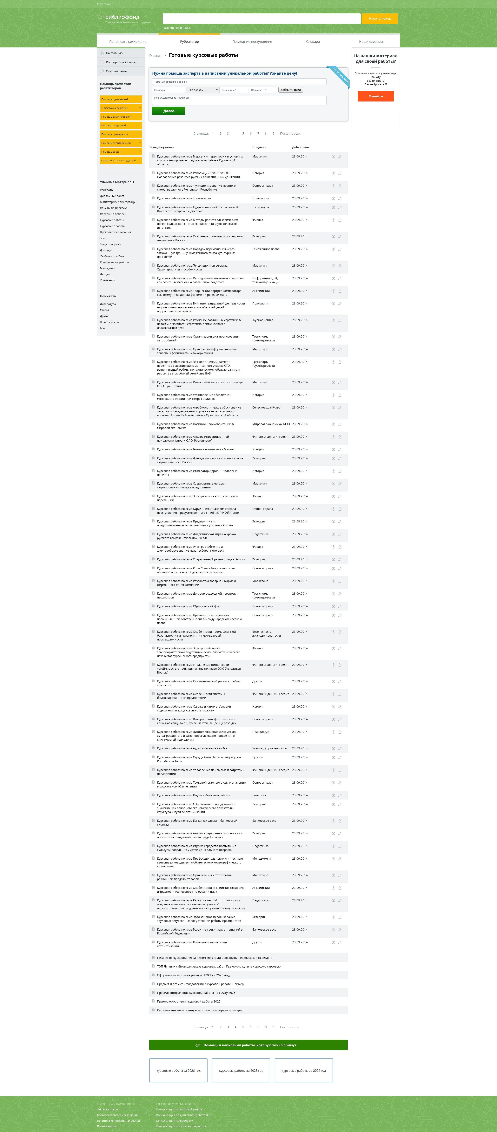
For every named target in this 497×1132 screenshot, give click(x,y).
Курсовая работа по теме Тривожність (184, 198)
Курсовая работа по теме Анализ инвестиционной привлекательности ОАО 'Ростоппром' (193, 438)
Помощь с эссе (110, 151)
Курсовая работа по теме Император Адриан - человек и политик (197, 473)
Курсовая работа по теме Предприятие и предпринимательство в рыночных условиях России (195, 523)
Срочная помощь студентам (118, 160)
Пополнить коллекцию (127, 41)
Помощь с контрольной (116, 143)
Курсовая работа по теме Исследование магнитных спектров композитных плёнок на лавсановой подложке (200, 280)
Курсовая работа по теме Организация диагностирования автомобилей (198, 338)
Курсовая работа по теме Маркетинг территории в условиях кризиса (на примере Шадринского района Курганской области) (200, 160)
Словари (313, 41)
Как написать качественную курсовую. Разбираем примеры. (200, 1010)
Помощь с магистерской (116, 116)
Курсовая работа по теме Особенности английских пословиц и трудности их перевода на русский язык (200, 889)
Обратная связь (107, 1109)
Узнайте (376, 96)
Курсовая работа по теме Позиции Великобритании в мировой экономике (195, 426)
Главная (155, 55)
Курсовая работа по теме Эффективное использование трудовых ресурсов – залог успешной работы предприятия (199, 919)
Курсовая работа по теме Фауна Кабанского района (193, 795)
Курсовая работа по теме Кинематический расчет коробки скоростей (198, 683)
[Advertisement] (121, 399)
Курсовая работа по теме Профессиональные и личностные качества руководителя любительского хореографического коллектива (200, 862)
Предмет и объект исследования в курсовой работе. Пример (200, 984)
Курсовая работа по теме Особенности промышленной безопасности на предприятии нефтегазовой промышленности (196, 635)
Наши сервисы (371, 41)
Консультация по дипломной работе (180, 1115)
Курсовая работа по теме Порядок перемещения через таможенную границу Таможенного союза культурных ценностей (196, 253)
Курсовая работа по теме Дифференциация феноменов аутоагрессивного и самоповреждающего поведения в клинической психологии (196, 735)
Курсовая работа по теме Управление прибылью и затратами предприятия (200, 772)
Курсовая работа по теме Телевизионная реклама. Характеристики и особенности (192, 267)
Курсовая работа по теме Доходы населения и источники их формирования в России (200, 460)
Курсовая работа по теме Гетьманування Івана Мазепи (196, 449)
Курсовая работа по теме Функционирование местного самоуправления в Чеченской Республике (196, 187)
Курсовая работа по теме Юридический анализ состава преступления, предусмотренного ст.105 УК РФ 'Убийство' (198, 510)
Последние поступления (252, 41)
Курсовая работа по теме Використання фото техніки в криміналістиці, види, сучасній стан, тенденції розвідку (196, 721)
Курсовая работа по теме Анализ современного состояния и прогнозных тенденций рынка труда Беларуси (200, 835)
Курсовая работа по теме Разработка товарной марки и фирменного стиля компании (196, 583)
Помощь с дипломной (114, 99)
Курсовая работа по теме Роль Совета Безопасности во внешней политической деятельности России (196, 570)
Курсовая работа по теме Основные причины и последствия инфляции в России (200, 238)
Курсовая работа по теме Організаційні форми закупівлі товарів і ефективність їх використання (197, 351)
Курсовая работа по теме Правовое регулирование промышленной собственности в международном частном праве (199, 619)
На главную (114, 53)
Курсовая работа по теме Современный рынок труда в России (201, 559)
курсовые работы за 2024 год (304, 1070)
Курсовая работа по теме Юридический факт (189, 606)
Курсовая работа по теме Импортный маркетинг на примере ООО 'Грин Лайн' (200, 384)
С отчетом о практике (114, 108)
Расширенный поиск (176, 28)
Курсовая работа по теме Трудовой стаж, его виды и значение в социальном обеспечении (201, 784)
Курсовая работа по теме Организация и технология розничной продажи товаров (194, 877)
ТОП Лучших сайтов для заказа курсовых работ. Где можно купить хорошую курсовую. (219, 966)
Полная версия (107, 1126)
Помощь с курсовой (113, 125)
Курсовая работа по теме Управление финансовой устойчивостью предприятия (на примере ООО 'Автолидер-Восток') (199, 668)
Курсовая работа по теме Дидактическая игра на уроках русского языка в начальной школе (196, 536)
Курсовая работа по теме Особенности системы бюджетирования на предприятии (191, 696)
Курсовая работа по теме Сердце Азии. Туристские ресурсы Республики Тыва (199, 759)
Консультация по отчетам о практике (181, 1126)
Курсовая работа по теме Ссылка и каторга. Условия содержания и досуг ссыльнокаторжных (194, 708)
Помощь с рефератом (114, 134)
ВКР (208, 1115)
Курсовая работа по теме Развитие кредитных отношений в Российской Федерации (200, 931)
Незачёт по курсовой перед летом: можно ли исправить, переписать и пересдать (215, 958)
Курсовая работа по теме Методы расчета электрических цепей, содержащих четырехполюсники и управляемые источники (197, 223)
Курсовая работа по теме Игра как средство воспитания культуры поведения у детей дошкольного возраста (196, 848)
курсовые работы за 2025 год (241, 1070)
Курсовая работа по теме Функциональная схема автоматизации (192, 944)
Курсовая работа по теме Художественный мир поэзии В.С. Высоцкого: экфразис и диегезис (199, 209)
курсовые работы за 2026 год (178, 1070)
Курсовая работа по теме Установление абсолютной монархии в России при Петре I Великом (194, 397)
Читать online (339, 156)
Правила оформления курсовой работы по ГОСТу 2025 (196, 993)
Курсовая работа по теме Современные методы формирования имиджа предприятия (191, 485)
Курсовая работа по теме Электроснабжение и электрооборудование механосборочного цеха (190, 548)
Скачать (333, 156)
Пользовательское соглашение (117, 1115)
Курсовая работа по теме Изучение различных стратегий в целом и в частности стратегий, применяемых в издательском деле (199, 324)
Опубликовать (116, 71)
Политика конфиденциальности (118, 1120)
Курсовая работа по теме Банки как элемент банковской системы (197, 822)
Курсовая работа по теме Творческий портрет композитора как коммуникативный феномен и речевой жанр (199, 293)
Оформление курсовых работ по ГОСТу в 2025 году (193, 975)
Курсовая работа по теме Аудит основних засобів (192, 748)
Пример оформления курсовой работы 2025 (189, 1001)
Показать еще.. (290, 133)
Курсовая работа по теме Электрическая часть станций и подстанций (197, 498)
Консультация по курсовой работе (179, 1109)
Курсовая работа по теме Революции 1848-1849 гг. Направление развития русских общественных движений (198, 175)
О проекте (104, 4)
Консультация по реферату (174, 1120)
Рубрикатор (189, 41)
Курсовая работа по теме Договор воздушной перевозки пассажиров (197, 595)
